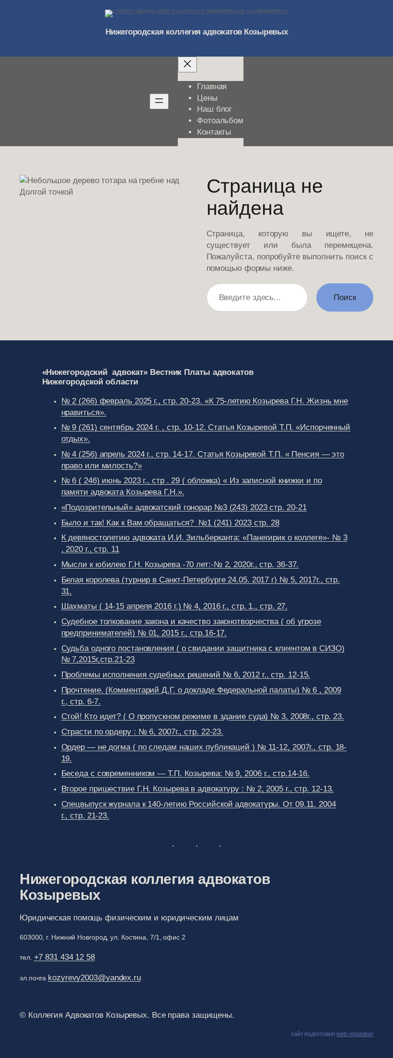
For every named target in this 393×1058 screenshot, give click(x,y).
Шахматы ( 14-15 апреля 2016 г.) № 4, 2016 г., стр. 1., (174, 606)
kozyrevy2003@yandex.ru (94, 977)
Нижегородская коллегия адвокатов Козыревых (196, 31)
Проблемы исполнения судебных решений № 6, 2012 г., (186, 674)
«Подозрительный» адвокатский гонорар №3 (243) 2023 (184, 507)
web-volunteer (354, 1034)
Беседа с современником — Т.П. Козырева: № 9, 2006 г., (185, 773)
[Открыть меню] (159, 101)
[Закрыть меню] (187, 64)
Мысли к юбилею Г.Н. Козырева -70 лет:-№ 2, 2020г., (180, 564)
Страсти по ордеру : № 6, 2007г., (142, 731)
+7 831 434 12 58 (64, 957)
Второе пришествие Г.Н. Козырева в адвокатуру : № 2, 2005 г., (197, 788)
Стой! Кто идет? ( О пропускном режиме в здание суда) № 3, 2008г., (203, 716)
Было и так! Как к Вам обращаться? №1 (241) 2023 (170, 522)
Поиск (345, 297)
